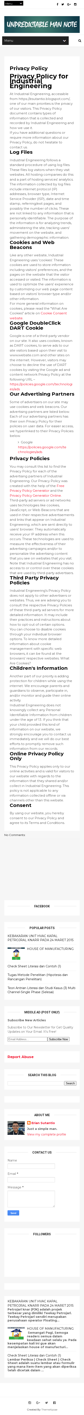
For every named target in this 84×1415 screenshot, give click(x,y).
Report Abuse (21, 1057)
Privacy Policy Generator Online (35, 495)
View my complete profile (46, 1134)
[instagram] (75, 4)
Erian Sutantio (43, 1123)
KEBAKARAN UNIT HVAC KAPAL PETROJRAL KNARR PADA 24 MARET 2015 (40, 938)
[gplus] (69, 4)
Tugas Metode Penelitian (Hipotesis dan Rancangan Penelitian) (38, 977)
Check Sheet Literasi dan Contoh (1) (34, 966)
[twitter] (62, 4)
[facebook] (57, 4)
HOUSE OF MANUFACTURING (50, 949)
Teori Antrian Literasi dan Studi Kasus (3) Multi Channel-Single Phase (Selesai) (41, 990)
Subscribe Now (58, 1039)
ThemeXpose (49, 1409)
